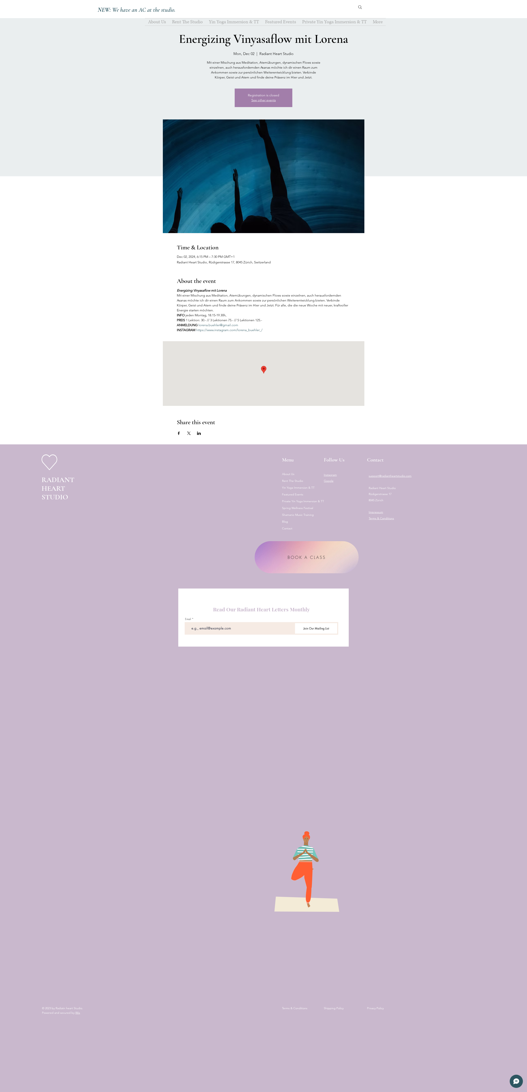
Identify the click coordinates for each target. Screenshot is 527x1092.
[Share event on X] (189, 433)
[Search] (360, 7)
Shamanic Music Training (298, 515)
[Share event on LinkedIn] (199, 433)
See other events (263, 100)
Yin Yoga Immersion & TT (298, 487)
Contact (287, 528)
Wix (77, 1013)
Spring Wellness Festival (297, 508)
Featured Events (292, 494)
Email (188, 619)
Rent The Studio (292, 481)
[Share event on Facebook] (179, 433)
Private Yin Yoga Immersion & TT (299, 501)
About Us (288, 474)
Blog (285, 521)
